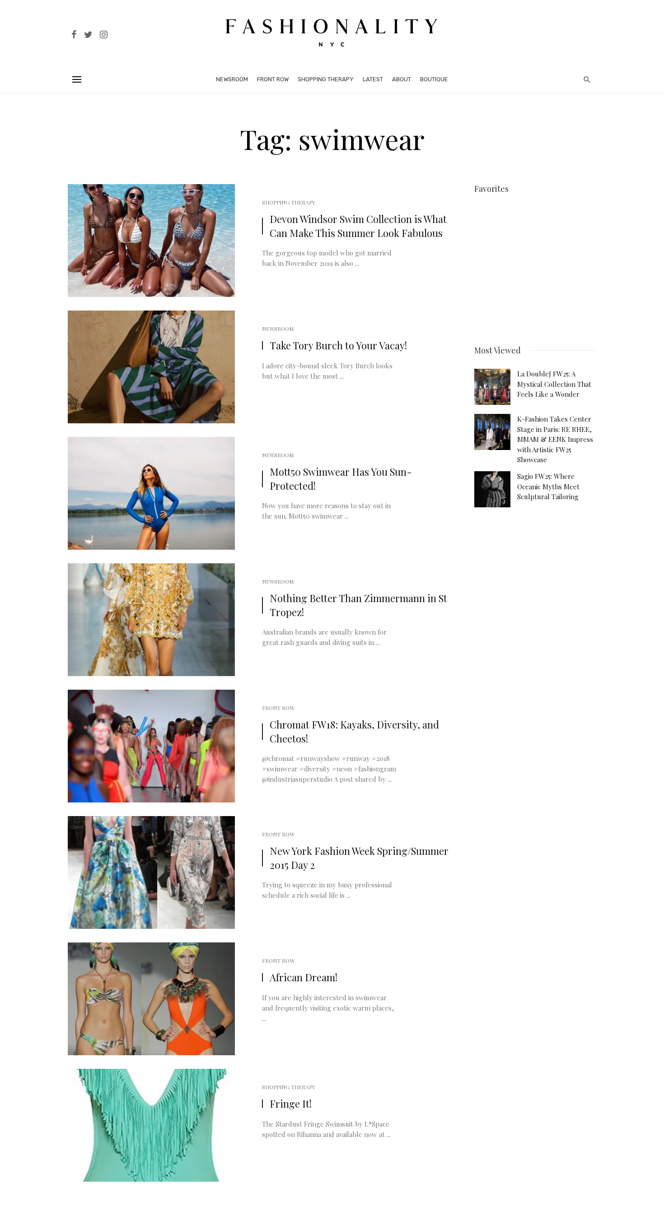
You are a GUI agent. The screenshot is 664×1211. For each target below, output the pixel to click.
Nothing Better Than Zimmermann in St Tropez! (358, 605)
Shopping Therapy (326, 79)
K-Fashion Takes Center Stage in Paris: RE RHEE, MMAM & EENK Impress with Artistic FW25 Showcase (555, 439)
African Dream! (303, 977)
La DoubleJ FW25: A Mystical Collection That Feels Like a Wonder (554, 384)
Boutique (434, 79)
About (401, 79)
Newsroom (232, 79)
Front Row (273, 79)
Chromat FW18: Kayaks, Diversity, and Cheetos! (354, 731)
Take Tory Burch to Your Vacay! (338, 345)
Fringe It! (291, 1103)
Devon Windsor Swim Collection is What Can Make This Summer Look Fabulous (358, 226)
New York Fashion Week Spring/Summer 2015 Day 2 (359, 858)
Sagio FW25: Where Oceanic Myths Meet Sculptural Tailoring (548, 486)
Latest (373, 79)
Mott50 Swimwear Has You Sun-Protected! (341, 478)
